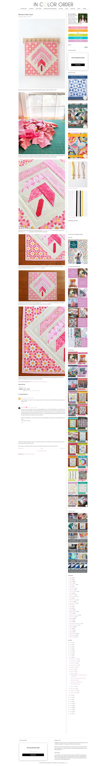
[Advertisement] (78, 724)
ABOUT (79, 8)
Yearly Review (72, 635)
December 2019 (74, 659)
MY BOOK (61, 8)
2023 (71, 649)
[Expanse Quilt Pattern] (77, 129)
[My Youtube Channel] (78, 38)
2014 (71, 703)
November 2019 (74, 661)
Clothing (71, 583)
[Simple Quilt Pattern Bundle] (77, 347)
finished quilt (34, 390)
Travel (70, 628)
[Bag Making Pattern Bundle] (77, 307)
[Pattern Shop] (78, 28)
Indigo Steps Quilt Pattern (73, 101)
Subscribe (78, 64)
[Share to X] (26, 389)
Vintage (71, 631)
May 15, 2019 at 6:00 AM (28, 398)
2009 (71, 713)
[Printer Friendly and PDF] (21, 389)
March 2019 (73, 688)
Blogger (65, 762)
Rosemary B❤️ (24, 407)
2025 (71, 644)
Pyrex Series (72, 616)
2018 (71, 695)
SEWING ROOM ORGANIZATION (50, 8)
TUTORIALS (31, 8)
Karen (22, 398)
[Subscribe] (78, 41)
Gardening (71, 601)
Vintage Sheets (72, 633)
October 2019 (74, 663)
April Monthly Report (75, 684)
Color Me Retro (72, 584)
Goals (70, 604)
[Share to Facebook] (27, 389)
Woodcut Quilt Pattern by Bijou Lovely (39, 381)
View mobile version (41, 450)
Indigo (70, 608)
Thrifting (71, 626)
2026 (71, 642)
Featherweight (72, 596)
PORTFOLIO (72, 8)
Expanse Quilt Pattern (72, 130)
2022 (71, 651)
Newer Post (21, 448)
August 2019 (74, 667)
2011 (71, 709)
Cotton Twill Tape (72, 217)
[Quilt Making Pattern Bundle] (77, 327)
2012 (71, 707)
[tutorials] (78, 31)
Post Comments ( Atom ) (29, 454)
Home (42, 448)
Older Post (62, 448)
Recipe (70, 620)
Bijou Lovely (26, 231)
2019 (71, 657)
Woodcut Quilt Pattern (47, 230)
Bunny (70, 581)
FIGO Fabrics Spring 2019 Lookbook (78, 678)
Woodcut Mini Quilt (75, 680)
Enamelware (72, 594)
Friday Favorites (73, 599)
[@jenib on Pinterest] (78, 35)
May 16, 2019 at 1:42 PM (32, 407)
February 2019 (74, 690)
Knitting (71, 610)
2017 (71, 697)
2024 (71, 647)
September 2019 (74, 665)
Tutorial (71, 630)
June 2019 (73, 671)
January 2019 (74, 692)
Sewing (71, 621)
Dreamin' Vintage (45, 302)
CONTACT (84, 8)
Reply (22, 403)
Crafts (70, 586)
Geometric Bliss (72, 603)
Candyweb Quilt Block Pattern (74, 159)
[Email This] (23, 389)
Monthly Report (72, 611)
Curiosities (71, 589)
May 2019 (73, 673)
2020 (71, 655)
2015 (71, 701)
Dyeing (71, 593)
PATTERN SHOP (24, 8)
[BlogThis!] (25, 389)
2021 (71, 653)
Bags (70, 578)
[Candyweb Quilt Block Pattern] (77, 158)
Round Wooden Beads (72, 188)
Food (70, 598)
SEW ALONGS (38, 8)
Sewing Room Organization (75, 623)
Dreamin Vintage (29, 390)
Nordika (71, 613)
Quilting (38, 390)
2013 (71, 705)
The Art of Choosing (73, 625)
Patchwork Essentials (74, 615)
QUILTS (66, 8)
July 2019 (73, 669)
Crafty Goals (72, 588)
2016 (71, 699)
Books (70, 579)
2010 (71, 711)
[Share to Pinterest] (29, 389)
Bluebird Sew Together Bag (76, 682)
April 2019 (73, 686)
